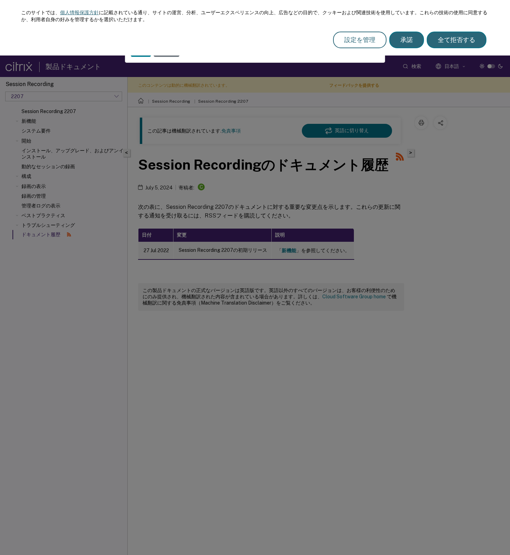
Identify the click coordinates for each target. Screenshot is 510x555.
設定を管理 (359, 39)
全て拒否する (456, 39)
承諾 (406, 39)
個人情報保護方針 (79, 12)
